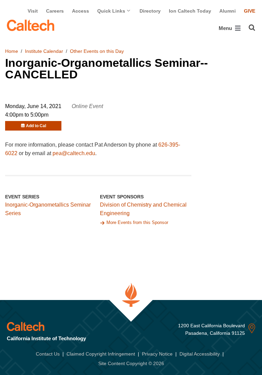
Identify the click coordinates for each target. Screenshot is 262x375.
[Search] (252, 27)
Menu (226, 28)
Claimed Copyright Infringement (101, 354)
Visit (33, 11)
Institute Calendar (44, 51)
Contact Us (48, 354)
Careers (55, 11)
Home (11, 51)
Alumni (227, 11)
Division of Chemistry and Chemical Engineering (143, 209)
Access (80, 11)
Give (249, 11)
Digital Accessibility (199, 354)
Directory (150, 11)
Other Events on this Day (97, 51)
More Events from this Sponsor (137, 222)
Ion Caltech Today (190, 11)
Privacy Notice (157, 354)
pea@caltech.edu (74, 153)
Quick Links (112, 11)
